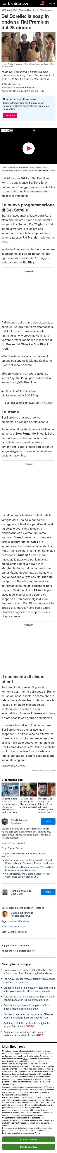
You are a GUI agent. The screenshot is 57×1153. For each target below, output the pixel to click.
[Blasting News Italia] (18, 3)
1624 (25, 1058)
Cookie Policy (34, 1133)
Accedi (51, 3)
